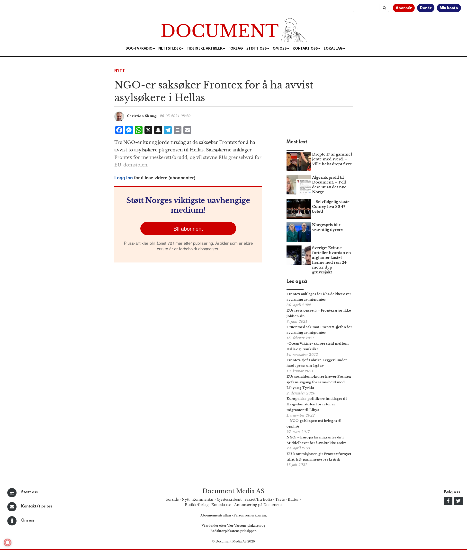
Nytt (119, 71)
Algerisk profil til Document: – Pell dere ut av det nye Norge (329, 184)
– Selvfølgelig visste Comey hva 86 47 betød (331, 206)
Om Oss (280, 49)
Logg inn (123, 178)
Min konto (449, 8)
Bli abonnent (188, 228)
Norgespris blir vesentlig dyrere (327, 227)
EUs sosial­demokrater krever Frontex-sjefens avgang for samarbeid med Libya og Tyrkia (319, 382)
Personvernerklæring (250, 515)
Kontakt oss (305, 49)
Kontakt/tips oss (36, 506)
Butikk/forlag (196, 505)
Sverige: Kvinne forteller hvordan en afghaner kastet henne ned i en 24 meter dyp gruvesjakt (331, 259)
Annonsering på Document (258, 505)
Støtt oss (29, 492)
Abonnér (404, 8)
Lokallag (333, 49)
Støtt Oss (256, 49)
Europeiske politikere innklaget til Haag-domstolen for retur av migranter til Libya (317, 404)
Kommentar (203, 499)
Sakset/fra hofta (258, 499)
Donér (425, 8)
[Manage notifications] (7, 542)
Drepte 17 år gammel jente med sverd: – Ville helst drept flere (332, 159)
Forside (172, 499)
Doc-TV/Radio (139, 49)
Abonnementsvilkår (216, 515)
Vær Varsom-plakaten (244, 525)
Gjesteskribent (229, 499)
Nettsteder (169, 49)
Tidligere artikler (205, 49)
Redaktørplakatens (225, 531)
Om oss (28, 520)
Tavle (280, 499)
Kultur (293, 499)
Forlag (235, 49)
